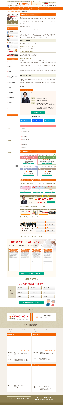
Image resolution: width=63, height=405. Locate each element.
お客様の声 (35, 331)
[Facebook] (38, 120)
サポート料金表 (23, 329)
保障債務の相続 (25, 144)
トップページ (10, 61)
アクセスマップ (48, 329)
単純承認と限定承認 (25, 139)
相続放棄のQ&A (25, 136)
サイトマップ (10, 66)
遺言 (8, 108)
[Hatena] (50, 120)
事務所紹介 (9, 71)
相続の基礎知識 (10, 92)
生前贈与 (9, 87)
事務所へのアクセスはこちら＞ (25, 350)
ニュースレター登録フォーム (25, 331)
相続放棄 (23, 128)
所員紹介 (10, 331)
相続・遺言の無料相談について (12, 82)
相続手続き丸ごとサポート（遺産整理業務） (12, 105)
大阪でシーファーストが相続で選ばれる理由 (12, 77)
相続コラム (35, 329)
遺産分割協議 (10, 102)
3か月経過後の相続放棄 (26, 131)
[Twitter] (26, 120)
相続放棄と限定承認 (23, 126)
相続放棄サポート (25, 147)
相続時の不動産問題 (11, 97)
